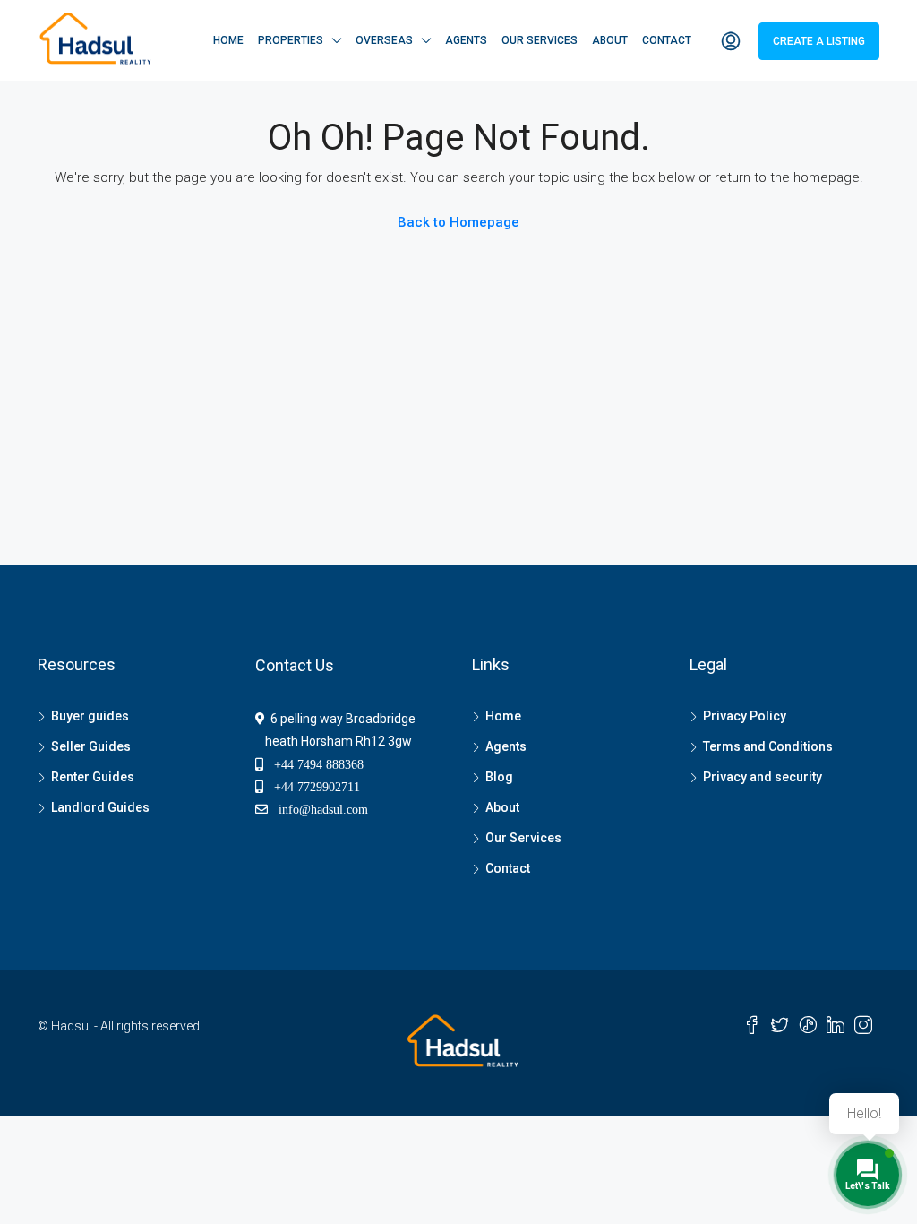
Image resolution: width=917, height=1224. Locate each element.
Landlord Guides (100, 807)
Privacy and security (762, 777)
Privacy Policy (744, 716)
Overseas (384, 40)
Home (228, 40)
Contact (666, 40)
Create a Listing (819, 41)
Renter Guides (92, 777)
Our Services (539, 40)
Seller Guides (91, 746)
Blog (499, 777)
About (610, 40)
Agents (466, 40)
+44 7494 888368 (313, 764)
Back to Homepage (458, 222)
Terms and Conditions (768, 746)
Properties (290, 40)
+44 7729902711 (311, 786)
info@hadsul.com (319, 809)
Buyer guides (90, 716)
